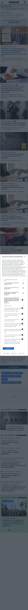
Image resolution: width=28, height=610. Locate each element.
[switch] (23, 283)
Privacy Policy (22, 353)
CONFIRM (8, 348)
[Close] (25, 257)
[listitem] (14, 280)
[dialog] (14, 305)
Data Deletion (6, 353)
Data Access (14, 353)
